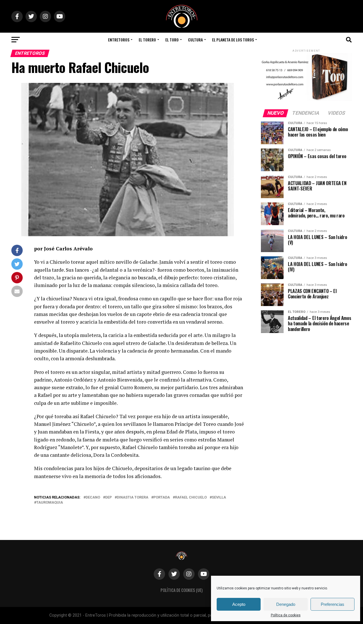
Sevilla (219, 497)
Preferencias (332, 604)
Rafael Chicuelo (191, 497)
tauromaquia (49, 502)
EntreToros (118, 40)
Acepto (238, 604)
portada (161, 497)
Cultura (195, 40)
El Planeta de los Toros (233, 40)
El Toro (172, 40)
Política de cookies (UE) (181, 590)
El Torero (147, 40)
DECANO (93, 497)
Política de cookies (286, 615)
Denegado (285, 604)
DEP (108, 497)
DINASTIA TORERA (132, 497)
